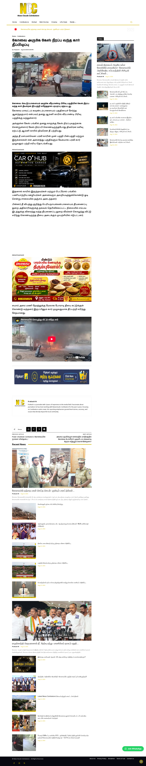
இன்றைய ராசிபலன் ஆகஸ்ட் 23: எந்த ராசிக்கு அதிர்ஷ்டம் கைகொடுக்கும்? (62, 657)
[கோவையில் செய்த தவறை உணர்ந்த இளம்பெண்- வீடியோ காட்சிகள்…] (102, 143)
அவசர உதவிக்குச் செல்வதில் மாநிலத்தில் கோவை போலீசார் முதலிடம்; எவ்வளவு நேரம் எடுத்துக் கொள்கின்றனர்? (73, 439)
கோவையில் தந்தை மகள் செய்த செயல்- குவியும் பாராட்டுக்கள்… (43, 490)
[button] (131, 22)
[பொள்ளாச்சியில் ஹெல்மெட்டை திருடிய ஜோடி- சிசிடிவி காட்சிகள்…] (102, 132)
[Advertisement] (51, 235)
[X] (39, 429)
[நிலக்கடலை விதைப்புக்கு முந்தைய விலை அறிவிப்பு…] (24, 550)
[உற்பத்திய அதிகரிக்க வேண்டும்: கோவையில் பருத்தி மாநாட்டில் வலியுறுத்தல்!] (24, 683)
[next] (132, 29)
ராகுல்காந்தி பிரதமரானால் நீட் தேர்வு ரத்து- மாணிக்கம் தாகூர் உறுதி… (45, 643)
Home (14, 36)
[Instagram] (19, 763)
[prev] (128, 29)
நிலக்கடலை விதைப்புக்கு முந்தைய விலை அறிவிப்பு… (55, 543)
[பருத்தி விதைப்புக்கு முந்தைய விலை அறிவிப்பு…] (24, 570)
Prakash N (16, 49)
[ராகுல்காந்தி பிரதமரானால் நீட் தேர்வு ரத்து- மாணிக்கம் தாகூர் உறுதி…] (51, 621)
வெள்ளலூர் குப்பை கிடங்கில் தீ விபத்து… (36, 29)
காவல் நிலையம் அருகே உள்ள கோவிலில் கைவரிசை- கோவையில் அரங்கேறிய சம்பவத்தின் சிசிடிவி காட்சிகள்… (114, 69)
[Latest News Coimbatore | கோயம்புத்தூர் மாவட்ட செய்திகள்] (24, 703)
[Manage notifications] (141, 761)
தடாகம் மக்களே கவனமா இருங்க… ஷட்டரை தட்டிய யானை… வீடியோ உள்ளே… (121, 120)
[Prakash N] (20, 406)
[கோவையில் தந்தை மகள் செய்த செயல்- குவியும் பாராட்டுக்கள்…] (51, 468)
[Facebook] (33, 429)
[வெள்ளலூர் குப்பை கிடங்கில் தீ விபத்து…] (24, 511)
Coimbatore (21, 36)
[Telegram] (44, 429)
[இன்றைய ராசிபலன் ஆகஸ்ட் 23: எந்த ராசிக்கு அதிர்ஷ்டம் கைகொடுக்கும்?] (24, 664)
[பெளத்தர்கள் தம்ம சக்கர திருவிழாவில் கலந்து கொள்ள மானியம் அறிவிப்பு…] (24, 589)
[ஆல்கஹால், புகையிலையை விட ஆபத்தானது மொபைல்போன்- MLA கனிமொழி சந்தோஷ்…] (24, 531)
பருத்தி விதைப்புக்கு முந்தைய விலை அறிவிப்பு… (53, 563)
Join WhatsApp (134, 749)
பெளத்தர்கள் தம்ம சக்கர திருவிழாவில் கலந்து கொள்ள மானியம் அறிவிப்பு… (62, 582)
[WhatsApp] (28, 429)
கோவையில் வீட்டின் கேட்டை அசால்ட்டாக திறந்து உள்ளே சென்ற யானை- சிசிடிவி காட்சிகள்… (121, 94)
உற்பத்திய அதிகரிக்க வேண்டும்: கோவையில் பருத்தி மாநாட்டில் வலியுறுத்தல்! (62, 677)
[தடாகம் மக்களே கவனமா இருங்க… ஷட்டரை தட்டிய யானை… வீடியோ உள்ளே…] (102, 120)
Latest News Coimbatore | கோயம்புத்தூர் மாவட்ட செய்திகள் (58, 696)
